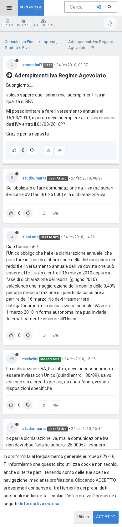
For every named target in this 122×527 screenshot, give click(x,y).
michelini (30, 359)
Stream (7, 25)
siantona (30, 237)
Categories (43, 25)
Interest (24, 25)
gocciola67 (32, 65)
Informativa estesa (39, 503)
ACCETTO (105, 517)
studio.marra (34, 178)
